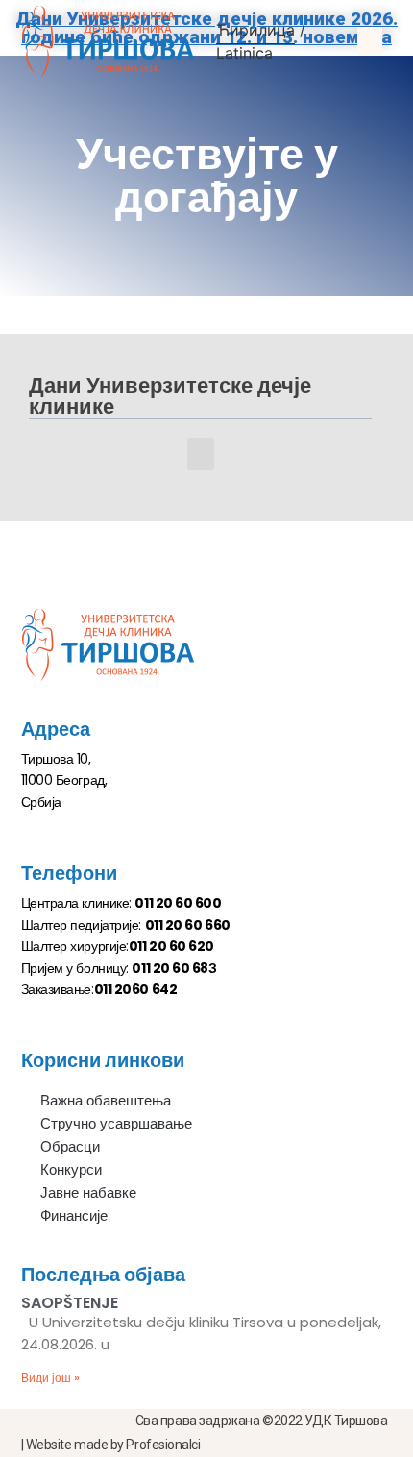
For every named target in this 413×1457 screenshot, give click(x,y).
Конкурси (71, 1169)
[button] (369, 41)
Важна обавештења (105, 1100)
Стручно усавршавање (116, 1123)
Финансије (74, 1215)
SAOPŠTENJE (69, 1303)
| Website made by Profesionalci (111, 1444)
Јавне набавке (88, 1192)
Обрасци (70, 1146)
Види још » (50, 1378)
